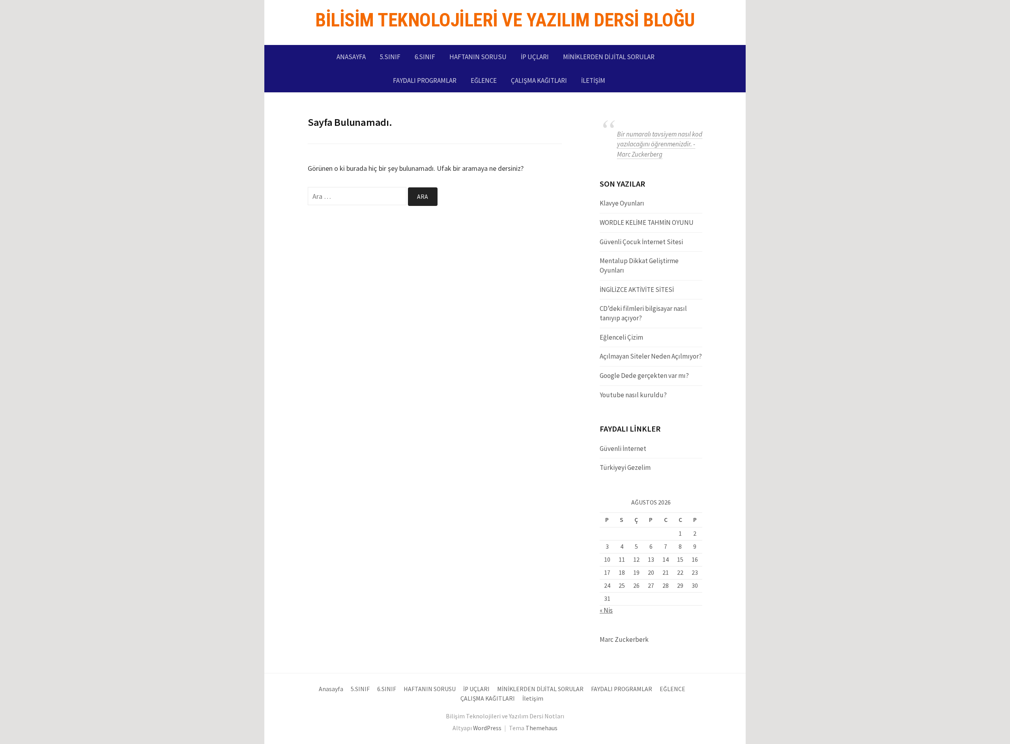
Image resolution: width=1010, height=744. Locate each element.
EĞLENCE (484, 80)
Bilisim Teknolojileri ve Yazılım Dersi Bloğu (505, 20)
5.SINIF (390, 56)
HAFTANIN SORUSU (478, 56)
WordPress (487, 728)
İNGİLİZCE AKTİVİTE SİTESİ (637, 289)
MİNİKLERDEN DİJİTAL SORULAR (609, 56)
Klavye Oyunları (622, 203)
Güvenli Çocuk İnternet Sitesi (641, 241)
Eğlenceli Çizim (621, 337)
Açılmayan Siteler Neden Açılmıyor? (651, 356)
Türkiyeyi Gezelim (625, 467)
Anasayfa (351, 56)
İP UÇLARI (535, 56)
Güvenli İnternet (623, 448)
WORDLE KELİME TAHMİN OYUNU (647, 222)
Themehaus (541, 728)
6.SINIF (425, 56)
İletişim (593, 80)
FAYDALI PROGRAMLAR (424, 80)
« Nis (606, 610)
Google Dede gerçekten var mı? (644, 375)
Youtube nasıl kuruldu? (633, 395)
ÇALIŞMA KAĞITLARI (539, 80)
